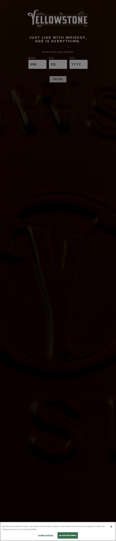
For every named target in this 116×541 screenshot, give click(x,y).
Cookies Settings (45, 535)
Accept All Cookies (67, 535)
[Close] (111, 526)
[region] (58, 531)
